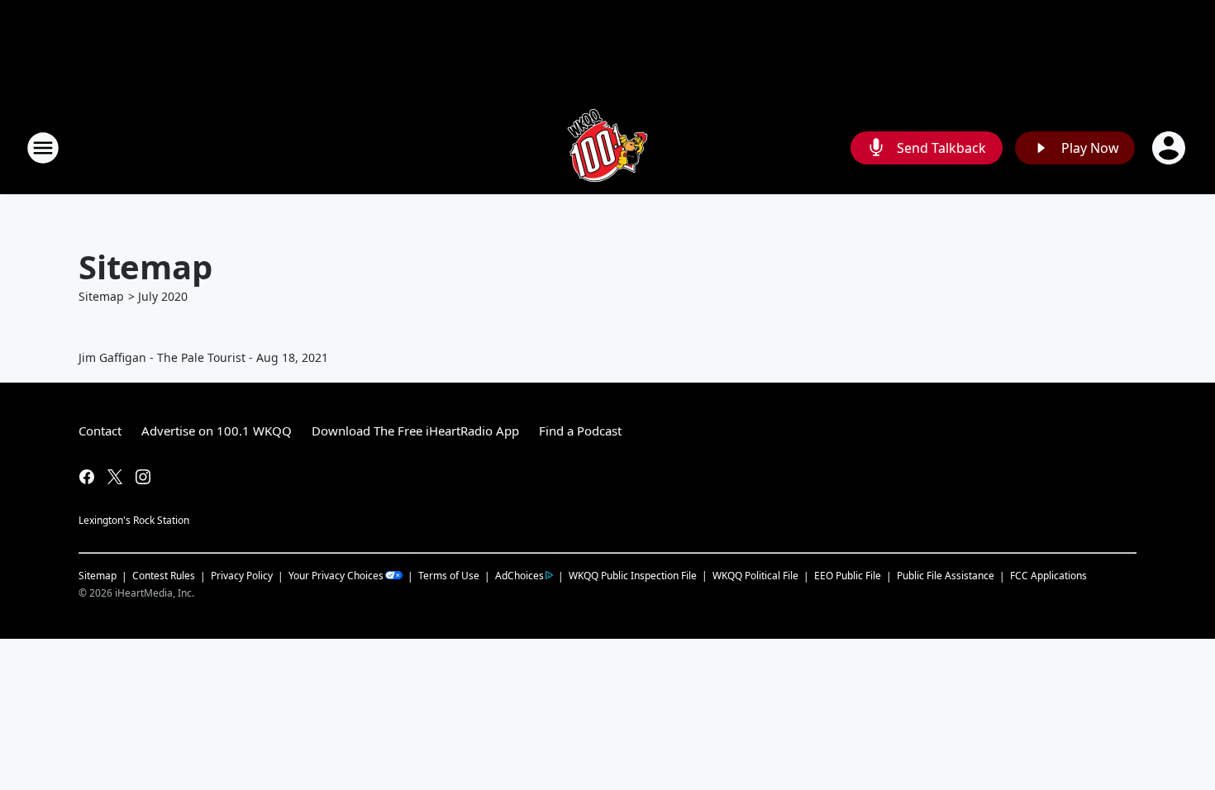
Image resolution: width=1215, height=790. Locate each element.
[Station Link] (607, 147)
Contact (100, 430)
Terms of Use (448, 576)
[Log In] (1170, 147)
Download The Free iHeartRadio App (415, 430)
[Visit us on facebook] (87, 477)
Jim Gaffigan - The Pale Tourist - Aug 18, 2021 (203, 357)
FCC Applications (1048, 575)
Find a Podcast (580, 430)
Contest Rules (163, 576)
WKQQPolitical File (755, 576)
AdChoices (519, 576)
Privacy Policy (242, 576)
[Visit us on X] (115, 477)
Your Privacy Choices (336, 576)
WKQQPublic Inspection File (633, 575)
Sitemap (101, 296)
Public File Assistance (945, 576)
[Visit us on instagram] (143, 477)
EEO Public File (847, 576)
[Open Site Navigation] (43, 147)
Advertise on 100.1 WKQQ (216, 430)
